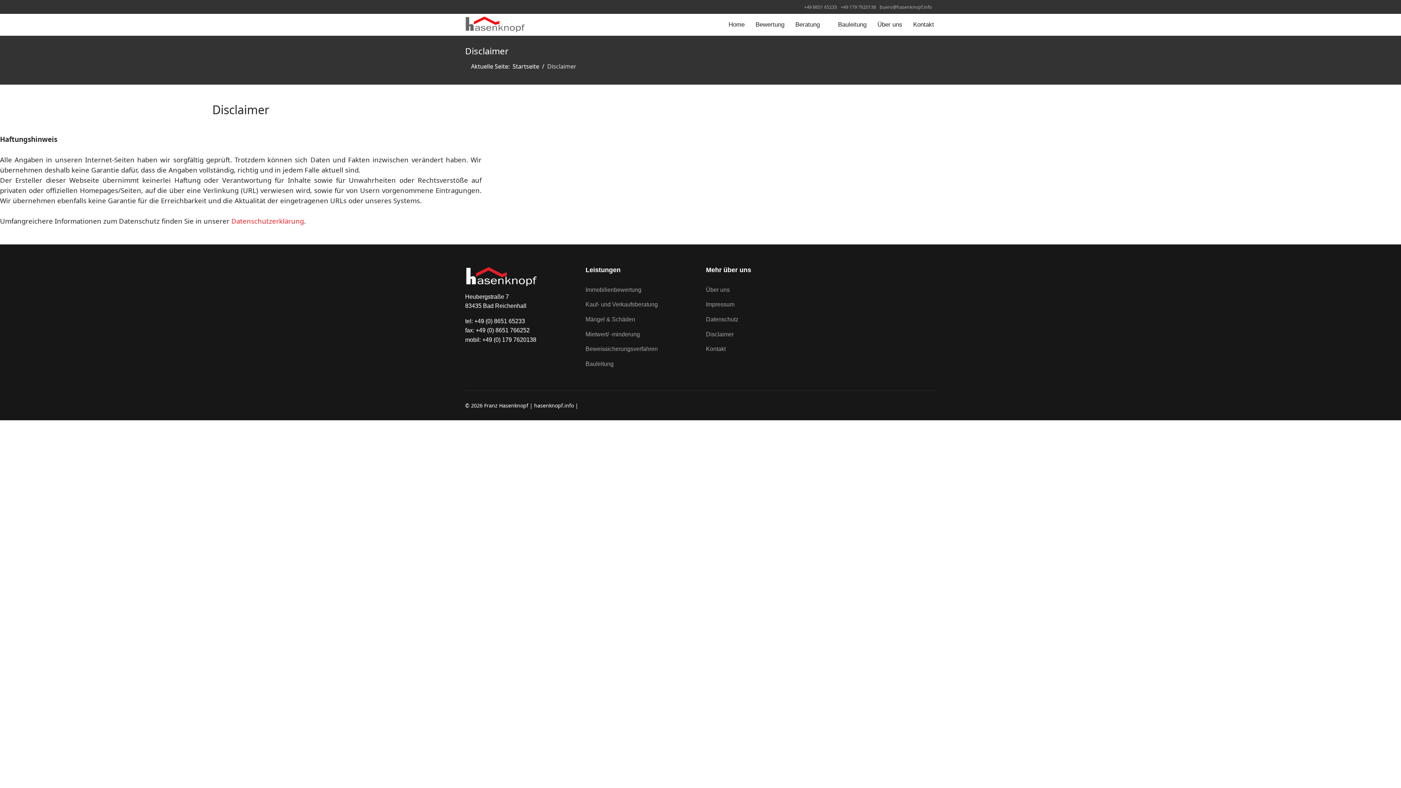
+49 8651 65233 (820, 7)
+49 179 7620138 (858, 7)
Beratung (807, 24)
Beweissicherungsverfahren (622, 349)
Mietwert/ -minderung (613, 334)
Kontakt (923, 24)
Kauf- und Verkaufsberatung (622, 304)
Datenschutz (722, 319)
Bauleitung (852, 24)
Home (737, 24)
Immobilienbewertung (613, 290)
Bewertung (770, 24)
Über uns (889, 24)
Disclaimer (720, 334)
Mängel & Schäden (610, 319)
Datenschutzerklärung (267, 220)
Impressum (720, 304)
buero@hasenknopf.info (906, 7)
